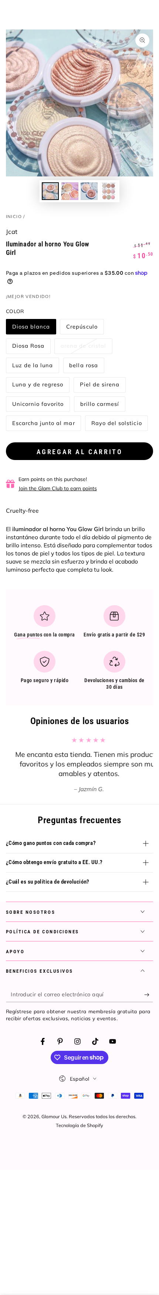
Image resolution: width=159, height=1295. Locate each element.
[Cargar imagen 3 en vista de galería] (89, 191)
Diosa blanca (31, 328)
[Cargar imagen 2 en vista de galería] (69, 191)
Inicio (14, 216)
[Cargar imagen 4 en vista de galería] (108, 191)
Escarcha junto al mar (43, 425)
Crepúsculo (82, 328)
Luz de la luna (32, 367)
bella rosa (84, 367)
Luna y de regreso (38, 386)
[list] (80, 650)
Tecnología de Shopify (79, 1125)
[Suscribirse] (148, 994)
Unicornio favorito (38, 406)
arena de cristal (83, 348)
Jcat (12, 231)
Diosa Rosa (28, 348)
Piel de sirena (99, 386)
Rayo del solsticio (116, 425)
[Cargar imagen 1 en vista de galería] (50, 191)
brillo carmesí (99, 406)
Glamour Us (54, 1116)
